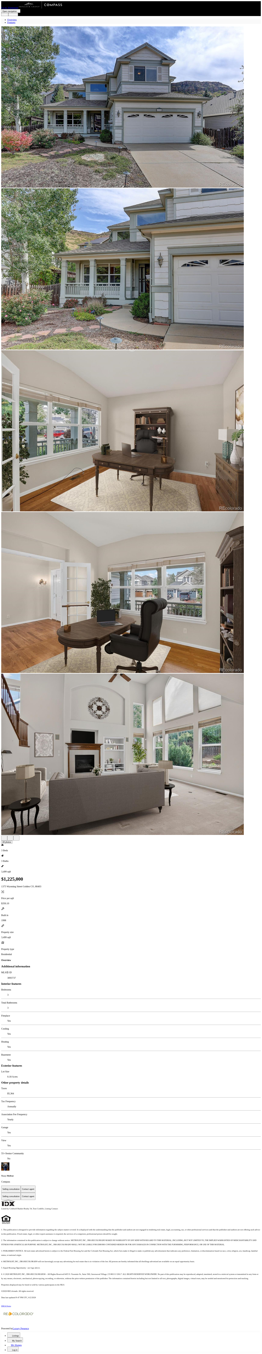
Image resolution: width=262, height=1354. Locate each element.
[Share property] (16, 838)
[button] (131, 107)
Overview (12, 19)
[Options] (4, 838)
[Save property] (10, 838)
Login (4, 14)
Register (13, 14)
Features (11, 22)
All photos (6, 842)
